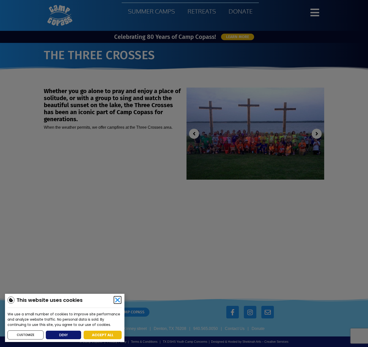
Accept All (102, 334)
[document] (184, 173)
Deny (63, 334)
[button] (117, 300)
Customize (25, 335)
